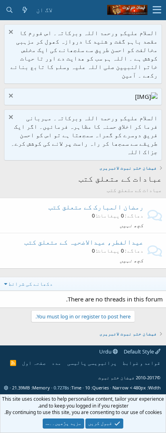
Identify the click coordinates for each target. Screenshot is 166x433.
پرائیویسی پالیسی (92, 362)
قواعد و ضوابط (141, 362)
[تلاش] (9, 9)
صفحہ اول (34, 362)
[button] (156, 10)
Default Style (139, 351)
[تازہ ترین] (24, 9)
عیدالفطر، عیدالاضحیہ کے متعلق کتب (83, 242)
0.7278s (61, 388)
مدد (56, 362)
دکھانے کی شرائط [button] (30, 283)
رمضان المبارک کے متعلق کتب (95, 206)
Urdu (106, 351)
